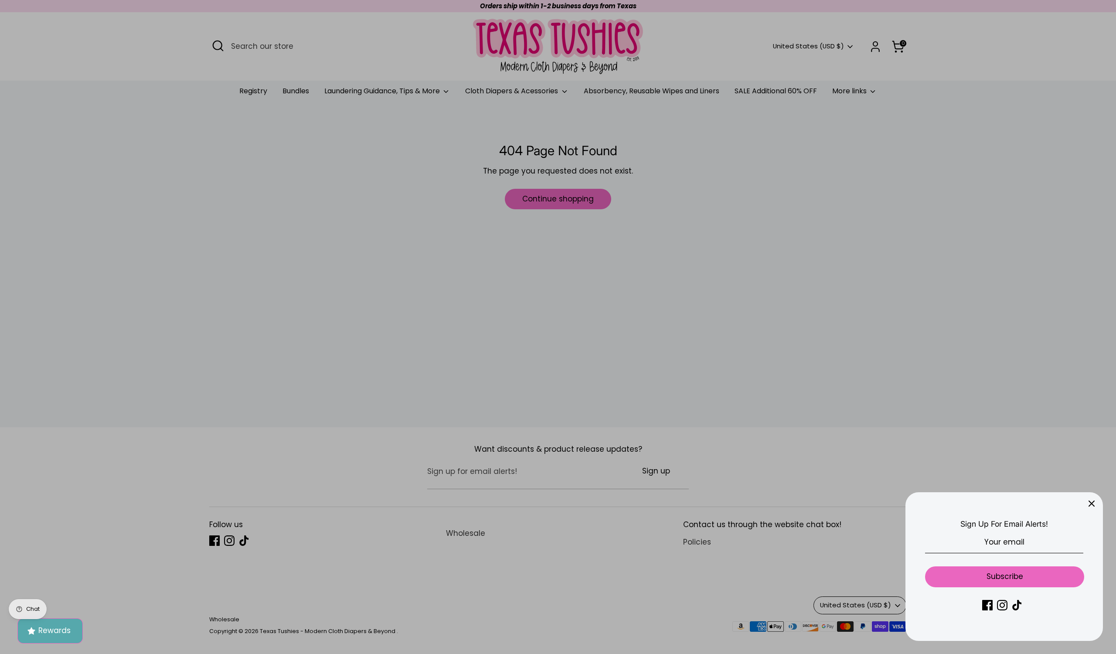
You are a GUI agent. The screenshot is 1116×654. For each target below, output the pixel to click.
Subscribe (1005, 576)
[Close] (1091, 503)
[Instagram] (1002, 605)
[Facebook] (987, 605)
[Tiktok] (1017, 605)
